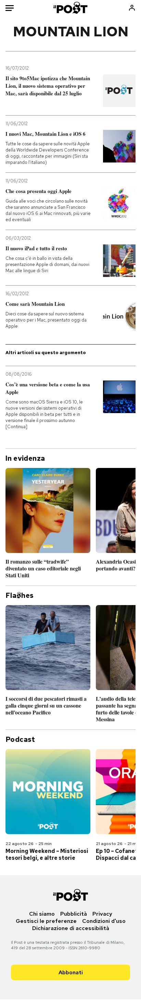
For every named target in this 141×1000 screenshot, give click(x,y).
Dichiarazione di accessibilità (70, 928)
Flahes (19, 595)
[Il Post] (70, 8)
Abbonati (71, 972)
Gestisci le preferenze (46, 921)
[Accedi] (132, 7)
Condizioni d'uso (104, 921)
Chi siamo (42, 913)
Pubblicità (73, 913)
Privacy (102, 913)
